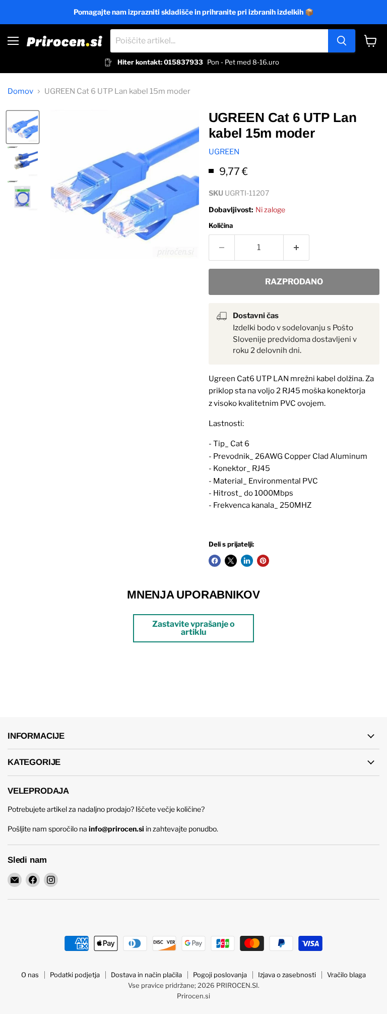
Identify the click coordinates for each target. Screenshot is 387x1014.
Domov (20, 91)
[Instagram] (51, 880)
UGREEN (224, 151)
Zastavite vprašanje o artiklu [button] (193, 628)
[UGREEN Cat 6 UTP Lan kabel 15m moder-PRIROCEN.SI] (23, 127)
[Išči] (341, 40)
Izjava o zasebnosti (287, 975)
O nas (30, 975)
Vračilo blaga (346, 975)
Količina (221, 225)
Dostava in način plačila (146, 975)
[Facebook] (33, 880)
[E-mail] (15, 880)
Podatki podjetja (75, 975)
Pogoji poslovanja (220, 975)
